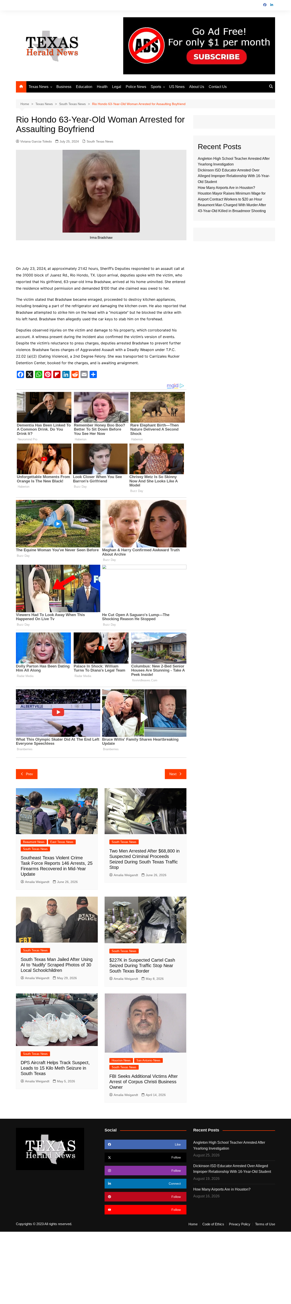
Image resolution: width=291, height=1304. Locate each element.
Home (193, 1224)
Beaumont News (34, 842)
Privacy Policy (239, 1224)
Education (84, 87)
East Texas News (61, 842)
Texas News (38, 87)
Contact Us (218, 87)
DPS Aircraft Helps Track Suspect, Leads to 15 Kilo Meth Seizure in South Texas (55, 1068)
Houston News (121, 1060)
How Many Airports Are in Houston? (226, 188)
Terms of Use (265, 1224)
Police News (136, 87)
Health (102, 87)
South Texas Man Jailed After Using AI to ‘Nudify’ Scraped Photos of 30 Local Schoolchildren (57, 965)
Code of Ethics (213, 1224)
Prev (29, 774)
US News (177, 87)
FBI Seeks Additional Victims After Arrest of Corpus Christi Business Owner (143, 1082)
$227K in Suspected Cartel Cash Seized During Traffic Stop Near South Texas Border (142, 965)
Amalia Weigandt (37, 882)
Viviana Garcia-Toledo (36, 141)
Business (63, 87)
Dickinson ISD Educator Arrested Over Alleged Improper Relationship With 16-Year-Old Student (234, 176)
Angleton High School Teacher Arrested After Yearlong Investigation (229, 1145)
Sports (156, 87)
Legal (116, 87)
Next (172, 774)
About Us (196, 87)
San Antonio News (148, 1060)
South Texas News (100, 141)
